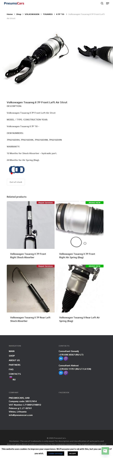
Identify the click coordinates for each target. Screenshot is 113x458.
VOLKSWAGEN (32, 14)
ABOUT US (14, 360)
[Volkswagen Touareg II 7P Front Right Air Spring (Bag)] (79, 225)
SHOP (12, 355)
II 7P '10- (60, 14)
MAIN (11, 351)
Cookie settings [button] (56, 453)
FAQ (11, 369)
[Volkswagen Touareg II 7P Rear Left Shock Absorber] (30, 288)
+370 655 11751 (67, 369)
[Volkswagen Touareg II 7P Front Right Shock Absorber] (30, 225)
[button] (107, 3)
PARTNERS (14, 365)
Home (10, 14)
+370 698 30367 (67, 354)
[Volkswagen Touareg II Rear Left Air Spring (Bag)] (79, 288)
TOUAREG (48, 14)
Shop (18, 14)
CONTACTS (15, 374)
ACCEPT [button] (72, 453)
